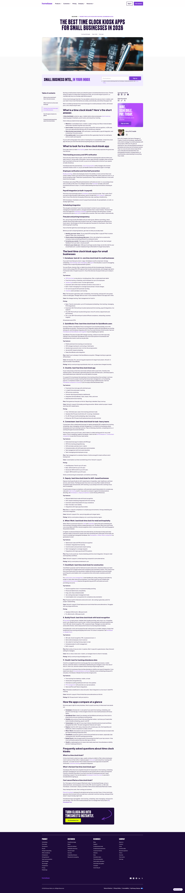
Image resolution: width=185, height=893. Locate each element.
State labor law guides (98, 863)
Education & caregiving (73, 857)
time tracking (81, 149)
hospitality (91, 523)
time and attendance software (81, 671)
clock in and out (105, 116)
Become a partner (123, 850)
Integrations (45, 865)
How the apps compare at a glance (50, 114)
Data (94, 855)
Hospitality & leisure (72, 855)
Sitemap (121, 859)
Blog (94, 842)
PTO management (71, 685)
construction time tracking (70, 581)
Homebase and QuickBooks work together (75, 332)
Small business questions (99, 848)
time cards (92, 760)
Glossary (95, 852)
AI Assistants (45, 855)
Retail (69, 844)
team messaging (82, 262)
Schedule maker (97, 857)
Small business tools (98, 846)
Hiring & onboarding (46, 850)
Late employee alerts (88, 165)
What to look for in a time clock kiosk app (51, 103)
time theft (95, 183)
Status (120, 852)
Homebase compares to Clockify (72, 382)
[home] (47, 3)
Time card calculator (98, 859)
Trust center (122, 857)
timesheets (85, 193)
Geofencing (69, 282)
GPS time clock (70, 278)
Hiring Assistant (45, 857)
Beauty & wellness (72, 846)
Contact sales (122, 848)
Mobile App (44, 869)
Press (120, 846)
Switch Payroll (96, 867)
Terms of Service (108, 888)
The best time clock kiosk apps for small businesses (51, 109)
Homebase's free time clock (94, 775)
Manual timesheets (68, 792)
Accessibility (125, 888)
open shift (77, 213)
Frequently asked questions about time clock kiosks (50, 120)
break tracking (72, 491)
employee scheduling (80, 211)
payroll (92, 262)
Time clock (44, 844)
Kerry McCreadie (86, 34)
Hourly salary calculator (98, 861)
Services (70, 852)
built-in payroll (100, 195)
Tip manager (45, 863)
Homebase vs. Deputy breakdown (80, 492)
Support (95, 844)
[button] (58, 3)
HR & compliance (46, 852)
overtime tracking (75, 763)
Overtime (68, 291)
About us (121, 842)
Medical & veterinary (72, 848)
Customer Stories (97, 850)
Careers (121, 844)
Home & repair (71, 850)
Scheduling (44, 842)
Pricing (74, 3)
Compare (95, 865)
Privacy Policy (117, 888)
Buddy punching (67, 174)
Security (121, 855)
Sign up (135, 78)
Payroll (43, 848)
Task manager (45, 861)
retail (84, 523)
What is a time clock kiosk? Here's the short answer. (50, 98)
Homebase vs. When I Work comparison (101, 535)
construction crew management (74, 577)
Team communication (47, 859)
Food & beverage (72, 842)
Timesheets (45, 846)
